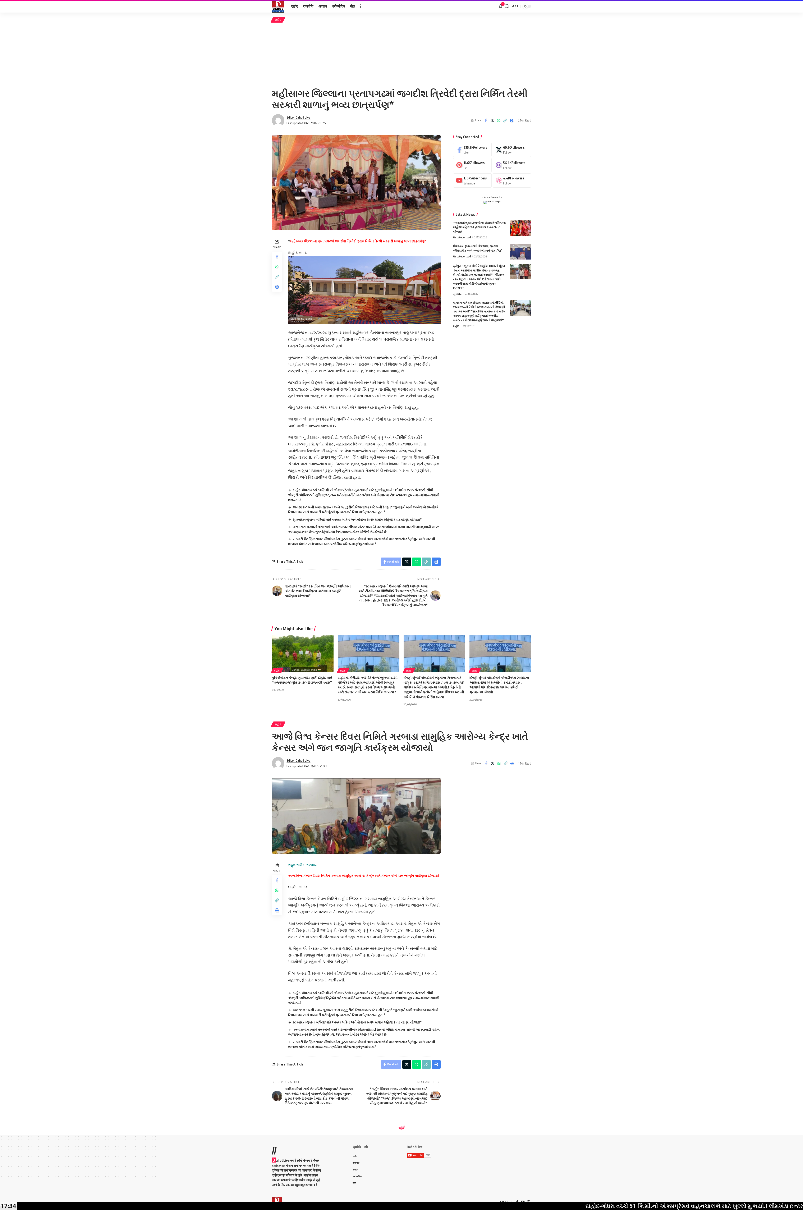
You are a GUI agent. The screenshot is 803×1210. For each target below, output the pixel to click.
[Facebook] (472, 150)
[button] (360, 6)
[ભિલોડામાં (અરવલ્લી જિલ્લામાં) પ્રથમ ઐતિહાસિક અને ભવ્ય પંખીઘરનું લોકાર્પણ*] (520, 252)
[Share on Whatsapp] (498, 120)
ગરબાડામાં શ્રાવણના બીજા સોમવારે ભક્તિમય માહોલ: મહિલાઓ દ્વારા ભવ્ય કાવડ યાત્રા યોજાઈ (479, 227)
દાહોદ (278, 19)
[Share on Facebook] (485, 120)
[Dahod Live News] (278, 6)
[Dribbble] (512, 180)
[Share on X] (492, 120)
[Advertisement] (401, 55)
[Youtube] (472, 180)
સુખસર (457, 293)
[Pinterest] (472, 165)
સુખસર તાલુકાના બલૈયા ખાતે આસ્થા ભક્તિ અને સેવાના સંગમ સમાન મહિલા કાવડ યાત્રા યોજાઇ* (357, 519)
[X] (512, 150)
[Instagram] (512, 165)
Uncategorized (462, 237)
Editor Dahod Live (298, 117)
